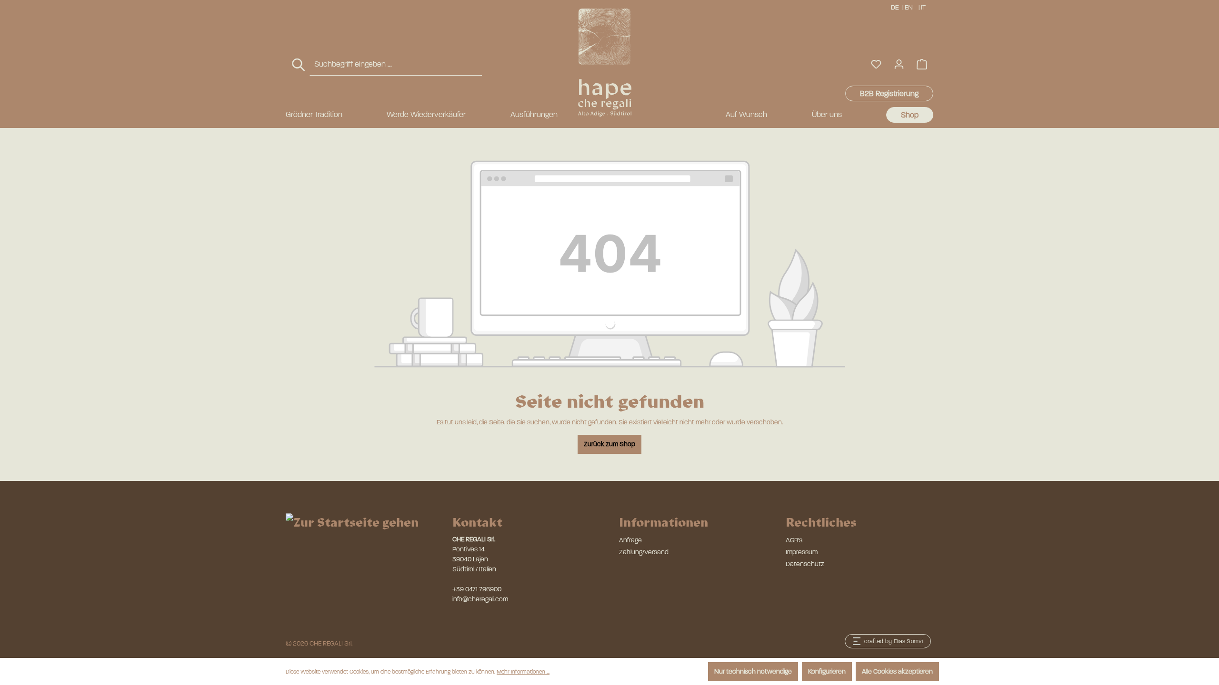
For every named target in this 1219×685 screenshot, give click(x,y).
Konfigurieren (827, 671)
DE (895, 7)
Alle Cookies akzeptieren (897, 671)
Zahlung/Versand (644, 552)
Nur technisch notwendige (753, 671)
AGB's (794, 540)
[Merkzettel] (876, 64)
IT (923, 7)
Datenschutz (805, 564)
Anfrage (630, 540)
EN (909, 7)
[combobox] (396, 64)
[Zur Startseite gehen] (605, 63)
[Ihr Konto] (899, 64)
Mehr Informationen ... (523, 671)
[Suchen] (299, 65)
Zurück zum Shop (609, 444)
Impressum (802, 552)
